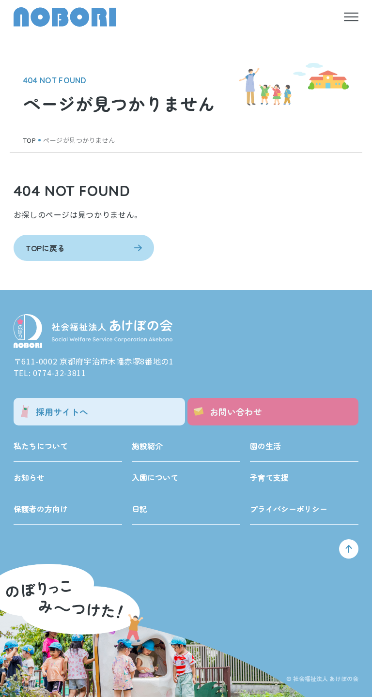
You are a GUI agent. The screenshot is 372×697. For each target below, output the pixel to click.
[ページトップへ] (348, 549)
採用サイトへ (62, 411)
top (29, 140)
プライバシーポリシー (288, 509)
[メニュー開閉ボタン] (351, 17)
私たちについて (41, 446)
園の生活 (265, 446)
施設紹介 (147, 446)
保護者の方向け (41, 509)
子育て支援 (269, 477)
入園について (155, 477)
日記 (139, 509)
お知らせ (29, 477)
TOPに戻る (45, 248)
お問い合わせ (236, 411)
